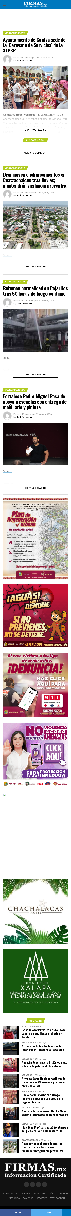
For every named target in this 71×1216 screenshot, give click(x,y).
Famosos (28, 1198)
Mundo (64, 1193)
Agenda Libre (10, 1193)
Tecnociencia (57, 1198)
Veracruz (39, 1193)
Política (26, 1193)
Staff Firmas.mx (24, 60)
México (53, 1193)
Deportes (42, 1198)
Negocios (14, 1198)
